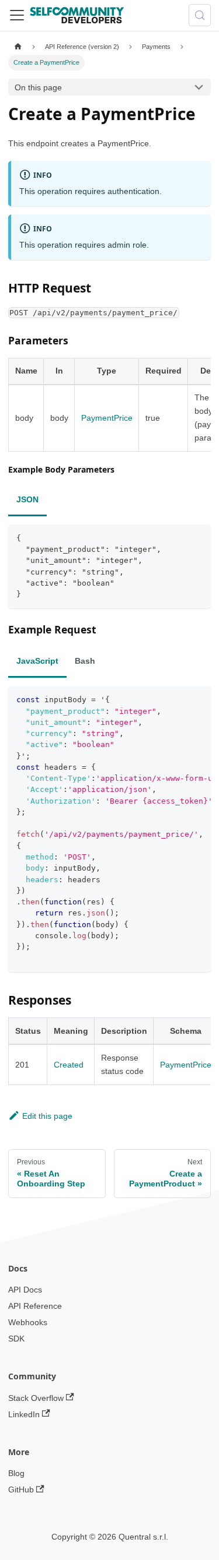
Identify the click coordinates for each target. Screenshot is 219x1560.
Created (69, 1064)
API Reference (35, 1306)
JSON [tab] (27, 499)
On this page (38, 87)
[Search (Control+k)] (200, 15)
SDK (16, 1338)
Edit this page (47, 1116)
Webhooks (27, 1322)
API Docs (25, 1289)
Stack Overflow (36, 1398)
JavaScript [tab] (37, 660)
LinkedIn (24, 1414)
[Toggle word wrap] (179, 698)
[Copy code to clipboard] (198, 537)
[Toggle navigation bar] (17, 15)
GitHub (21, 1489)
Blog (16, 1473)
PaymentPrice (107, 417)
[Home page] (17, 47)
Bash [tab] (85, 660)
